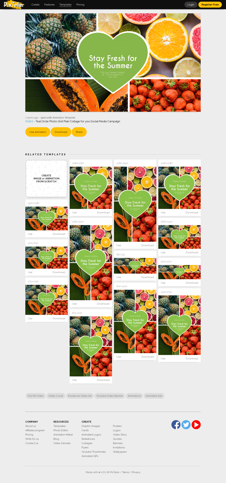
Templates (59, 426)
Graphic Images (91, 426)
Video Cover (55, 395)
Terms (125, 472)
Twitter (186, 424)
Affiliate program (35, 430)
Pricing (29, 434)
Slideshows (88, 438)
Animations (134, 395)
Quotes (117, 438)
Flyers (85, 447)
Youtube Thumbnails (94, 451)
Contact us (31, 443)
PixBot (29, 121)
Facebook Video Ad (79, 395)
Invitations (119, 447)
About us (30, 426)
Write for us (32, 438)
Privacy (136, 472)
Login (191, 4)
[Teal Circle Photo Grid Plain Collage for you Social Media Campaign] (91, 188)
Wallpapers (120, 451)
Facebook (176, 424)
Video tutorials (61, 443)
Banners (118, 443)
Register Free (210, 4)
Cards (85, 430)
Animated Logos (91, 434)
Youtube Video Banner (109, 395)
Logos (116, 430)
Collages (87, 443)
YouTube (196, 424)
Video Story (120, 434)
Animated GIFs (90, 456)
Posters (117, 426)
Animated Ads (154, 395)
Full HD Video (36, 395)
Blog (56, 438)
